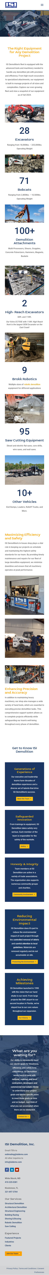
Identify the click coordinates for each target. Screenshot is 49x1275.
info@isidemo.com (13, 1162)
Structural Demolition (14, 1203)
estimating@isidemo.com (16, 1154)
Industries (9, 1242)
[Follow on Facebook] (7, 1170)
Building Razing (12, 1215)
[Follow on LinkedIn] (12, 1170)
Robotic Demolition (13, 1222)
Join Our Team (12, 1254)
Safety (23, 846)
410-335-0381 (11, 1182)
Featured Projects (13, 1238)
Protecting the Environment (23, 962)
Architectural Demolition (16, 1207)
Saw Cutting (10, 1226)
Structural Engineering (15, 1211)
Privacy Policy (12, 1268)
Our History (23, 1018)
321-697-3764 (11, 1192)
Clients (8, 1245)
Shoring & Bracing (13, 1218)
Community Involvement (23, 894)
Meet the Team (23, 799)
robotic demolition (32, 384)
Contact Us (22, 1116)
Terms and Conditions (27, 1268)
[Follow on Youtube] (17, 1170)
